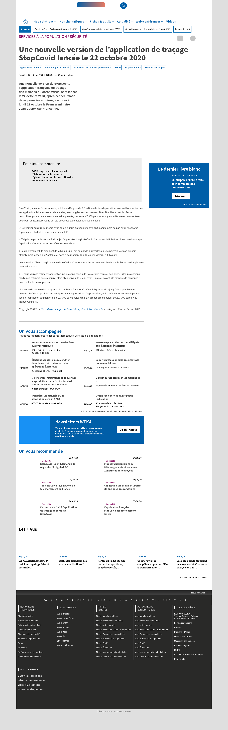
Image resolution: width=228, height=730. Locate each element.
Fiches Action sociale (105, 625)
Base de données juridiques (31, 689)
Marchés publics (25, 616)
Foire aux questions (183, 623)
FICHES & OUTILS (102, 608)
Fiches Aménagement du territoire (111, 652)
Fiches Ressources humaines (109, 621)
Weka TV (61, 636)
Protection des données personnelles (92, 67)
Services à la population (43, 36)
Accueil (25, 21)
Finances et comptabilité (29, 634)
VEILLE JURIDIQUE (29, 670)
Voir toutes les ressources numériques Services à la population (111, 411)
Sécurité (78, 36)
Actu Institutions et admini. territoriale (151, 630)
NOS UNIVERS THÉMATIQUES (27, 608)
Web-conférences (65, 645)
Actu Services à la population (148, 639)
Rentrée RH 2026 (182, 29)
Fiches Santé (102, 643)
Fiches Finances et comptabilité (110, 634)
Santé (20, 643)
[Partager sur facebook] (193, 38)
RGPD (118, 67)
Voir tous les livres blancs (194, 204)
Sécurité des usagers (155, 67)
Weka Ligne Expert (65, 618)
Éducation (22, 648)
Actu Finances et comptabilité (148, 634)
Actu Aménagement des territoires (150, 652)
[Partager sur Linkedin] (180, 38)
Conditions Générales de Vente (188, 654)
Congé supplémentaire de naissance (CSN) (101, 29)
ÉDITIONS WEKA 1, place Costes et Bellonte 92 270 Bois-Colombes (186, 616)
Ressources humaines (28, 621)
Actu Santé (140, 643)
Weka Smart (62, 623)
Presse (177, 627)
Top (45, 600)
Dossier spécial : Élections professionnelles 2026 (56, 29)
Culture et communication (29, 657)
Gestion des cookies (183, 636)
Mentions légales (182, 645)
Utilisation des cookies (184, 641)
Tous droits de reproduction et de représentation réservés (72, 309)
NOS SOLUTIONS (67, 607)
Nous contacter (198, 593)
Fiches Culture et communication (111, 657)
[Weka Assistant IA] (91, 4)
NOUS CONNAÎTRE (186, 607)
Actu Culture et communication (149, 657)
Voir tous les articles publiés (193, 577)
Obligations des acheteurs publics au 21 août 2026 (147, 29)
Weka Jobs (62, 632)
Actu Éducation (142, 648)
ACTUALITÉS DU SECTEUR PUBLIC (146, 608)
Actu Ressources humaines (147, 621)
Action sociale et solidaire (29, 625)
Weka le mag (63, 627)
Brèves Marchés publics (29, 685)
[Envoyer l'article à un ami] (199, 38)
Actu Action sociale (143, 625)
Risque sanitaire (133, 67)
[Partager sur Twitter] (186, 38)
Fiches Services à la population (110, 639)
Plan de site (179, 659)
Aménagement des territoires (31, 652)
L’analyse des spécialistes (30, 676)
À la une (25, 29)
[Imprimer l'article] (205, 38)
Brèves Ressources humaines (31, 680)
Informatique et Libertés (57, 67)
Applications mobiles (30, 67)
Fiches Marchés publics (107, 616)
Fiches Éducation (104, 648)
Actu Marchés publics (145, 616)
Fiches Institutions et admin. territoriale (113, 630)
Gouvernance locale (27, 630)
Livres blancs (63, 641)
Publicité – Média (182, 632)
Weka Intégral (63, 614)
